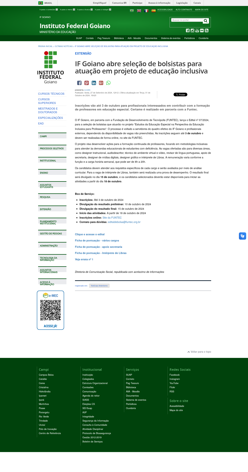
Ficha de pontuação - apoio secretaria (98, 247)
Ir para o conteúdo (48, 10)
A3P (84, 412)
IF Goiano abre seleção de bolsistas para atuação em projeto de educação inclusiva (141, 67)
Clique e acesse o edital (90, 234)
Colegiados (88, 379)
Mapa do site (201, 9)
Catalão (43, 379)
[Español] (153, 10)
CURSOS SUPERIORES (47, 101)
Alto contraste (184, 9)
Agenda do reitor (90, 395)
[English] (139, 10)
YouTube (174, 383)
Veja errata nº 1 (84, 259)
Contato (90, 38)
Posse (42, 408)
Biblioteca (119, 38)
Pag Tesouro (103, 38)
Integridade (88, 416)
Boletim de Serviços (92, 441)
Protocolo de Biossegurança (96, 433)
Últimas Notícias (64, 46)
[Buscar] (206, 21)
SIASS (85, 399)
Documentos (151, 38)
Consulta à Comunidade (94, 424)
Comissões (87, 387)
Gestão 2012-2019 (91, 437)
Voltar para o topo (200, 351)
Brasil (44, 3)
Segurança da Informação (95, 420)
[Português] (132, 10)
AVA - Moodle (134, 38)
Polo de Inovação (48, 429)
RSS (172, 391)
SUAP (79, 38)
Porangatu (44, 412)
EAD (41, 123)
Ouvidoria (203, 38)
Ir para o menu (67, 10)
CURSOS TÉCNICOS (51, 93)
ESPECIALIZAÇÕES (50, 118)
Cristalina (43, 387)
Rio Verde (44, 416)
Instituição (87, 374)
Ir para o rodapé (103, 10)
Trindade (43, 420)
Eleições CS (88, 404)
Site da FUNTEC (112, 217)
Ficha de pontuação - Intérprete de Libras (101, 253)
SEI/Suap (87, 408)
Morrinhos (44, 404)
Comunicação (89, 391)
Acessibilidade (165, 9)
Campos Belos (46, 374)
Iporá (41, 399)
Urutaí (42, 424)
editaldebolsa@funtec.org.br (124, 222)
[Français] (146, 10)
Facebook (175, 374)
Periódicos (189, 38)
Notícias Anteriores (99, 286)
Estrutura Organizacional (95, 383)
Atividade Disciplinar (92, 429)
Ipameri (42, 395)
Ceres (42, 383)
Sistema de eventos (170, 38)
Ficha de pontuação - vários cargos (97, 240)
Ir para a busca (84, 10)
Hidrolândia (44, 391)
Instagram (175, 379)
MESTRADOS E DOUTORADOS (48, 110)
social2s (87, 90)
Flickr (172, 387)
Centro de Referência (50, 433)
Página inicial (45, 46)
